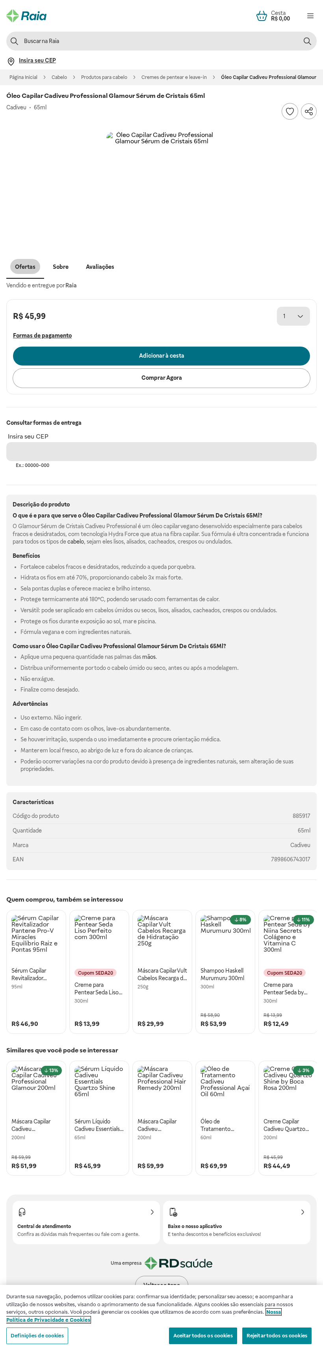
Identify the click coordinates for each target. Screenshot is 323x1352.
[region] (161, 1318)
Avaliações (100, 267)
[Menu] (310, 15)
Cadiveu (300, 845)
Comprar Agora (161, 378)
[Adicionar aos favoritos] (290, 111)
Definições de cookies (37, 1336)
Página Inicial (23, 77)
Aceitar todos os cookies (203, 1336)
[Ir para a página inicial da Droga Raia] (26, 15)
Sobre (61, 267)
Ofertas (25, 267)
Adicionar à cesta (161, 356)
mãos (149, 657)
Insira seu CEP (28, 436)
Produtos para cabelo (104, 77)
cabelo (75, 541)
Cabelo (59, 77)
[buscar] (307, 41)
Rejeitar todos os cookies (277, 1336)
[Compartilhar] (309, 111)
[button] (161, 187)
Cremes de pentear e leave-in (174, 77)
